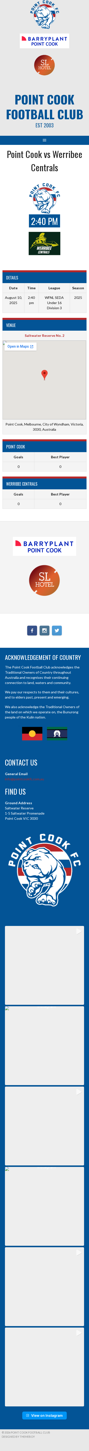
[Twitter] (57, 630)
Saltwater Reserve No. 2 (44, 335)
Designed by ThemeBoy (18, 1436)
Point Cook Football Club (44, 106)
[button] (44, 965)
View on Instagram (47, 1415)
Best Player (60, 457)
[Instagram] (44, 630)
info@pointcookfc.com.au (24, 779)
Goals (18, 457)
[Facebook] (32, 630)
